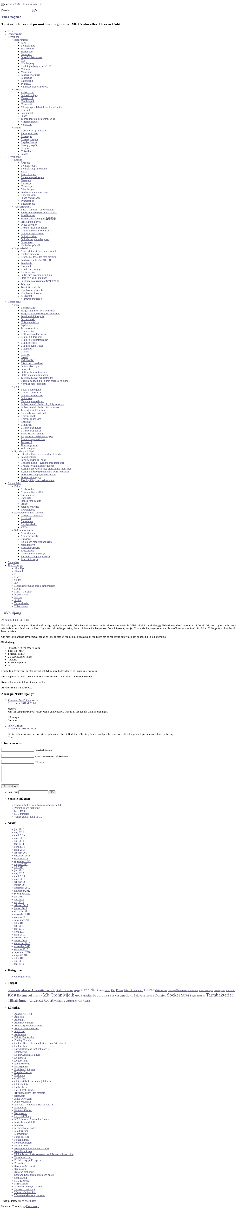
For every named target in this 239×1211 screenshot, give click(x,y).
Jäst (16, 582)
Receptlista (13, 562)
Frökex (24, 503)
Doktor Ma (20, 1057)
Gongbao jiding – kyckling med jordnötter (42, 462)
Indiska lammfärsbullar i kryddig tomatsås (42, 404)
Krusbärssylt (27, 550)
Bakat (17, 486)
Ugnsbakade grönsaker (32, 290)
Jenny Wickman (22, 1101)
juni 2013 (19, 870)
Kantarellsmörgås (30, 254)
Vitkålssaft (26, 124)
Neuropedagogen (23, 1142)
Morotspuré (27, 72)
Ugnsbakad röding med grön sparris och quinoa (45, 380)
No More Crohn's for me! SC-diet (31, 1148)
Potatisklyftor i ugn (30, 75)
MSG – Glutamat (23, 591)
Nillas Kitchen (21, 1145)
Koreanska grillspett (31, 418)
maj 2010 (19, 963)
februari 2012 (21, 905)
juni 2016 (19, 829)
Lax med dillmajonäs (31, 337)
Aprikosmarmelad (30, 536)
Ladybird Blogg (22, 1116)
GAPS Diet (20, 1078)
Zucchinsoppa (28, 203)
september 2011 (22, 920)
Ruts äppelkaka (29, 524)
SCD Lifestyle (21, 1180)
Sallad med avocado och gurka (36, 275)
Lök (34, 996)
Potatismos (26, 77)
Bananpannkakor (29, 133)
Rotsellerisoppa (29, 195)
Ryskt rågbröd (28, 509)
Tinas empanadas (29, 445)
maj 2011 (19, 928)
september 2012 (22, 893)
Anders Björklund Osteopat (28, 1025)
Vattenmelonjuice (30, 121)
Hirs (23, 60)
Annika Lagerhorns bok (26, 1028)
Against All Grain (23, 1013)
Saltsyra (149, 996)
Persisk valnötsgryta (31, 477)
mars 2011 (19, 934)
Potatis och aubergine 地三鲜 (36, 260)
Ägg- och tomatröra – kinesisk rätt (38, 251)
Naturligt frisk (21, 1139)
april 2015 (19, 835)
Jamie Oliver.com (23, 1098)
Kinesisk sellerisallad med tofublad (38, 257)
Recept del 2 (14, 156)
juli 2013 (18, 867)
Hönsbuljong (27, 63)
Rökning (18, 597)
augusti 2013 (20, 864)
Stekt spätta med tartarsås (33, 372)
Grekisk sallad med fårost (34, 227)
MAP (39, 995)
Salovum (139, 995)
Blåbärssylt (26, 539)
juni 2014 (19, 841)
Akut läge (19, 568)
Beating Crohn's (22, 1040)
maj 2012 (19, 902)
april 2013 (19, 876)
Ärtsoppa (25, 162)
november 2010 (22, 946)
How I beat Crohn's (24, 1090)
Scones (24, 154)
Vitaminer (71, 1000)
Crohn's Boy (20, 1046)
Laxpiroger (26, 348)
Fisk (16, 304)
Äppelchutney (28, 533)
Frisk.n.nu (19, 1075)
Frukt (140, 990)
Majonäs (25, 69)
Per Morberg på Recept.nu (27, 1160)
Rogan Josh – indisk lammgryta (37, 436)
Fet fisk (107, 990)
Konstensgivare (219, 991)
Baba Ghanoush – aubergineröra (37, 209)
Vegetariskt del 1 (22, 206)
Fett (16, 574)
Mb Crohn (52, 994)
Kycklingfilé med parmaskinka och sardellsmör (45, 471)
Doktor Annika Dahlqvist (27, 1054)
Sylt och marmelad (23, 530)
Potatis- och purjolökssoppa (35, 192)
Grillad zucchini (29, 236)
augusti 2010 (20, 955)
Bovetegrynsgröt (29, 139)
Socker (17, 600)
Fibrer (17, 577)
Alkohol (18, 571)
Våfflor (24, 527)
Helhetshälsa (20, 1087)
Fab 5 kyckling (28, 457)
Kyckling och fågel (24, 451)
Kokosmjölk (208, 990)
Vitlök (80, 1001)
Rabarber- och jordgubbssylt (35, 556)
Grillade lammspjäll (31, 392)
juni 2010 (19, 961)
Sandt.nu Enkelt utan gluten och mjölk (34, 1174)
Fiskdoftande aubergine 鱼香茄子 (38, 218)
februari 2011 (21, 937)
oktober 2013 (21, 858)
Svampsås (26, 83)
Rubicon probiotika (24, 1172)
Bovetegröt (26, 136)
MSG (77, 995)
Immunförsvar (192, 991)
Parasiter (87, 995)
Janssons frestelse (30, 328)
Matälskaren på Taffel (25, 1122)
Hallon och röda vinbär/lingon (36, 541)
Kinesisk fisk (27, 331)
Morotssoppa (27, 186)
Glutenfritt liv (21, 1084)
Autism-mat (20, 1034)
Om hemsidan (15, 34)
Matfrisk (18, 1125)
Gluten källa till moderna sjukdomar (32, 1081)
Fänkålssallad (28, 215)
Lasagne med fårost (31, 427)
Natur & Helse (21, 1136)
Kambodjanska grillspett (33, 413)
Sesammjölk (27, 113)
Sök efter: (13, 792)
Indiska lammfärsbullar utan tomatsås (40, 407)
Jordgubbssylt (28, 544)
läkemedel (24, 995)
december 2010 (22, 943)
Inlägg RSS (15, 4)
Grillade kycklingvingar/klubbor (37, 465)
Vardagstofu (27, 296)
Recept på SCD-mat (24, 1166)
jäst (159, 625)
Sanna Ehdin (20, 1177)
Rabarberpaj (27, 521)
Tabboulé (25, 284)
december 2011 (22, 911)
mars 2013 (19, 879)
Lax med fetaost (29, 342)
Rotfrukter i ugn (29, 272)
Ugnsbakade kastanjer (32, 293)
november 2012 (22, 890)
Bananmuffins (28, 495)
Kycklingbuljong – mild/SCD (36, 66)
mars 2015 (19, 838)
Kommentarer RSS (32, 4)
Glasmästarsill (28, 319)
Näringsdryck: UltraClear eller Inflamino (41, 107)
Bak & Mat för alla (24, 1037)
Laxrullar (25, 351)
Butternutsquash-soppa (32, 177)
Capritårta (26, 498)
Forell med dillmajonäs (32, 316)
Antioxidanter (64, 990)
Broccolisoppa (28, 174)
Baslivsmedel (21, 39)
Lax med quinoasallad (32, 345)
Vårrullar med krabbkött (33, 383)
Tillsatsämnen (21, 606)
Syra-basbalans (198, 995)
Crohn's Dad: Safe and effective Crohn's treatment (40, 1043)
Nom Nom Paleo (23, 1151)
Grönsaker (161, 990)
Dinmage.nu (20, 1051)
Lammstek (26, 424)
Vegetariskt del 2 (22, 248)
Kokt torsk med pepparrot (34, 334)
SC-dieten (159, 995)
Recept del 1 (14, 36)
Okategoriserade (22, 976)
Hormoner (181, 990)
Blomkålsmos (28, 45)
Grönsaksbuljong (29, 95)
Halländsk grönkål (30, 245)
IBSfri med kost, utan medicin (29, 1092)
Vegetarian (59, 1000)
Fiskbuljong (27, 51)
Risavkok (26, 110)
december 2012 (22, 887)
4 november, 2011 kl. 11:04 (22, 703)
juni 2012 (19, 899)
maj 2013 (19, 873)
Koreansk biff (28, 416)
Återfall (86, 1000)
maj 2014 (19, 843)
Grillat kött (26, 398)
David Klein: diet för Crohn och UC (33, 1049)
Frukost (18, 127)
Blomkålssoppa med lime (34, 168)
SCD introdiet (21, 813)
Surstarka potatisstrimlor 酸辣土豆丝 (40, 281)
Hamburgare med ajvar (32, 401)
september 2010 (22, 952)
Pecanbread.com (22, 1157)
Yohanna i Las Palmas (19, 700)
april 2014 (19, 846)
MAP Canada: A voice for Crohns (31, 1119)
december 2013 (22, 855)
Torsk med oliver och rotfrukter (37, 378)
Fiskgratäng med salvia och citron (38, 310)
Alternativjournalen (24, 1022)
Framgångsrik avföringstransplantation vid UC (38, 805)
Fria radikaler (131, 990)
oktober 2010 (21, 949)
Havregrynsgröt (29, 145)
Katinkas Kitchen (23, 1110)
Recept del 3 (14, 301)
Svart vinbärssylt (29, 559)
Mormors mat (21, 1133)
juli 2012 (18, 896)
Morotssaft (26, 104)
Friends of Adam (23, 1072)
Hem (10, 31)
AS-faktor (19, 1031)
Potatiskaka (27, 263)
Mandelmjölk (27, 101)
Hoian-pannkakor (30, 322)
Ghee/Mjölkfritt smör (31, 57)
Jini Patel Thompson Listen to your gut (34, 1104)
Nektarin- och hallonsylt (33, 553)
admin (8, 620)
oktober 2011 (21, 917)
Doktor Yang (20, 1060)
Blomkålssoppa (29, 165)
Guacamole (27, 242)
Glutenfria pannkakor (32, 515)
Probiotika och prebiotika (27, 808)
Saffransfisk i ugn (30, 366)
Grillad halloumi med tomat (35, 230)
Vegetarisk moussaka (31, 298)
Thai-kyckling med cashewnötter (37, 480)
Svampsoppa (27, 200)
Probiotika (101, 995)
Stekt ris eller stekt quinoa (34, 277)
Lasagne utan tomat (31, 430)
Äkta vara (19, 1016)
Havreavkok (27, 98)
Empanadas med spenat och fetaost (39, 212)
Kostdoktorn (20, 1113)
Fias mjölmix (27, 48)
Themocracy (32, 1206)
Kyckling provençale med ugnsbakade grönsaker (46, 468)
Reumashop (20, 1169)
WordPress (30, 1200)
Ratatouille (26, 266)
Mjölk (17, 588)
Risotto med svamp (30, 269)
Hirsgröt (25, 148)
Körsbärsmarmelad (30, 547)
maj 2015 (19, 832)
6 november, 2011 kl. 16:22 (22, 728)
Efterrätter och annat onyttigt (29, 512)
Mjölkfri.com (21, 1131)
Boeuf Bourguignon (31, 389)
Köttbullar (26, 421)
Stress (186, 995)
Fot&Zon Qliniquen (24, 1069)
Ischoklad (26, 518)
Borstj (24, 171)
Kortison (230, 990)
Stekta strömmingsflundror (34, 375)
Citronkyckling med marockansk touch (41, 454)
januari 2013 (20, 884)
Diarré (99, 990)
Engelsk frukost (29, 142)
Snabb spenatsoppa (30, 197)
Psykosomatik (21, 594)
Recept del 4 (14, 483)
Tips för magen (15, 565)
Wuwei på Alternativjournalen (29, 1195)
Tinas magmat (11, 17)
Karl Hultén (20, 1107)
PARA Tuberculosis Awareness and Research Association (43, 1154)
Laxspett (25, 354)
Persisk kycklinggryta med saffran (38, 474)
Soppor (18, 159)
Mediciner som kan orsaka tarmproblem (34, 585)
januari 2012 (20, 908)
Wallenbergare (28, 448)
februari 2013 (21, 882)
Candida (88, 990)
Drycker (18, 89)
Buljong (77, 990)
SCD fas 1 (19, 810)
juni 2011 (19, 925)
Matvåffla (26, 151)
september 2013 (22, 861)
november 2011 (22, 914)
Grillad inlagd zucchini (32, 233)
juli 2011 (18, 923)
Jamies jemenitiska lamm (33, 410)
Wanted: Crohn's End (25, 1192)
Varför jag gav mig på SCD (28, 816)
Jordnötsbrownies (30, 506)
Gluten (17, 580)
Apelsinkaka (27, 489)
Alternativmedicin (43, 990)
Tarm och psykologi (24, 1189)
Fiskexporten (21, 1066)
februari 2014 (21, 852)
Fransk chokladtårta (31, 500)
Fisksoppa (26, 180)
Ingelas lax (26, 325)
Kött (16, 386)
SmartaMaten (21, 1183)
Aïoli (23, 42)
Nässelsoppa (27, 189)
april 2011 (19, 931)
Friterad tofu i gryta (31, 221)
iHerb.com (19, 1095)
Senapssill (26, 369)
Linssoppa (26, 183)
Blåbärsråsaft (27, 92)
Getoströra (26, 54)
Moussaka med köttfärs (33, 433)
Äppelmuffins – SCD (32, 492)
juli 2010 (18, 958)
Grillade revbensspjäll (32, 395)
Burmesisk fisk (28, 307)
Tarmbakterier (21, 603)
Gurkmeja (172, 990)
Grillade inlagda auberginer (35, 239)
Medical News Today (25, 1128)
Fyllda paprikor (29, 224)
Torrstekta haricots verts (33, 287)
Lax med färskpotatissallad (34, 339)
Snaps (24, 115)
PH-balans (19, 1163)
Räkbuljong (27, 80)
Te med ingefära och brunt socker (38, 118)
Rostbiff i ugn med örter (33, 439)
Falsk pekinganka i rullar (33, 459)
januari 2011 (20, 940)
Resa (131, 996)
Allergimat (19, 1019)
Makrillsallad (27, 360)
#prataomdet (14, 990)
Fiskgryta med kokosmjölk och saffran (40, 313)
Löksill (24, 357)
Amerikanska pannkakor (33, 130)
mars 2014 (19, 849)
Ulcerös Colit (41, 1000)
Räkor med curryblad (32, 363)
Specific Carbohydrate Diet (28, 1186)
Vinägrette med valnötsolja (34, 86)
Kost (12, 994)
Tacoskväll (26, 442)
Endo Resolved (22, 1063)
